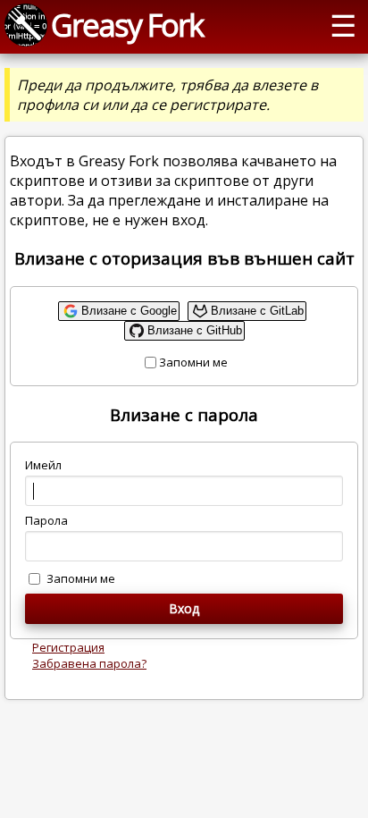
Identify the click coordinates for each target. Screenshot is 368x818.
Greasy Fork (127, 25)
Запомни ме (193, 362)
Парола (46, 520)
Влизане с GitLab (257, 310)
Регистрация (68, 647)
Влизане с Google (129, 310)
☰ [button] (343, 25)
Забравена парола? (89, 663)
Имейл (43, 465)
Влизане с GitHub (194, 330)
